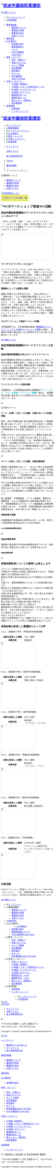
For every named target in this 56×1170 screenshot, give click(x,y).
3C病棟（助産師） (20, 84)
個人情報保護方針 (14, 156)
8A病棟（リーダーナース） (24, 89)
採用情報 (10, 106)
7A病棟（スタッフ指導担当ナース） (28, 87)
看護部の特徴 (17, 30)
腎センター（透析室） (21, 100)
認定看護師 (16, 68)
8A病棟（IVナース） (21, 92)
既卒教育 (15, 71)
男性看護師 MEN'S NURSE (23, 956)
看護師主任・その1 (20, 975)
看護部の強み (17, 33)
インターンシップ (19, 111)
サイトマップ (12, 146)
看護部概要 (11, 25)
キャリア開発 (17, 65)
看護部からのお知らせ (16, 1045)
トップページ (7, 1040)
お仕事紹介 (11, 41)
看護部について (18, 27)
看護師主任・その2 (20, 978)
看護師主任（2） (19, 98)
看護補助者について (20, 932)
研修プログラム (18, 63)
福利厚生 (10, 38)
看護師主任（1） (19, 95)
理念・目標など (18, 60)
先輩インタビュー (14, 81)
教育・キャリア (13, 57)
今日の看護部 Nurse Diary (23, 934)
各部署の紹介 (17, 44)
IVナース (15, 73)
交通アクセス (17, 36)
